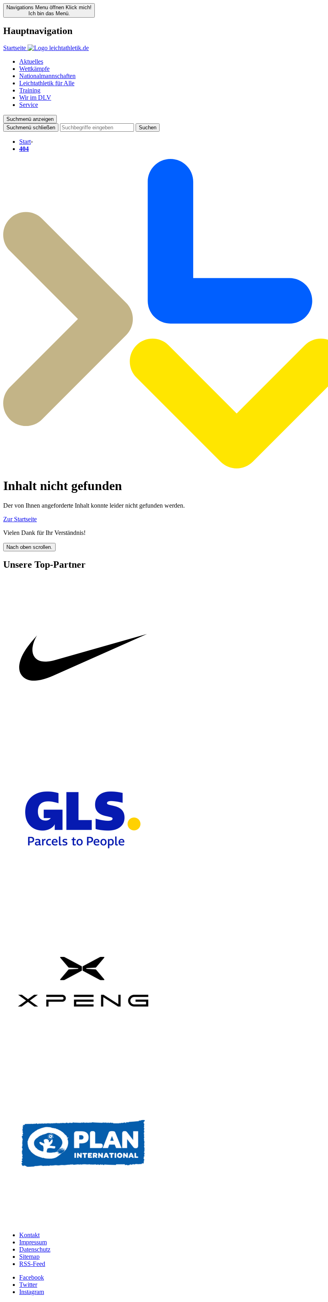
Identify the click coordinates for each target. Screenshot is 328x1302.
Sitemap (29, 1256)
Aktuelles (31, 61)
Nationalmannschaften (47, 75)
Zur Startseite (20, 519)
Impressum (33, 1242)
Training (29, 90)
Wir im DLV (35, 97)
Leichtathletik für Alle (46, 83)
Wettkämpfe (34, 68)
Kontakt (29, 1235)
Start (25, 141)
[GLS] (83, 897)
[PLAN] (83, 1221)
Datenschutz (34, 1249)
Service (28, 104)
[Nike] (83, 736)
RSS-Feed (32, 1263)
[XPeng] (83, 1059)
